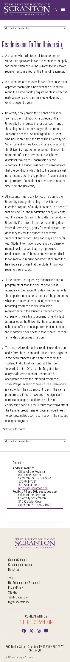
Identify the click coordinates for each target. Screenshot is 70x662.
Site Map (12, 592)
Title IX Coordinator (18, 597)
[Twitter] (31, 630)
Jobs (10, 577)
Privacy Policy (15, 587)
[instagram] (39, 630)
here (11, 429)
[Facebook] (24, 630)
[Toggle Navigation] (63, 9)
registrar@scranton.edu (33, 488)
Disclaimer (13, 569)
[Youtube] (46, 630)
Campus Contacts (17, 559)
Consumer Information (20, 564)
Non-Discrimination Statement (24, 582)
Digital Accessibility (18, 602)
